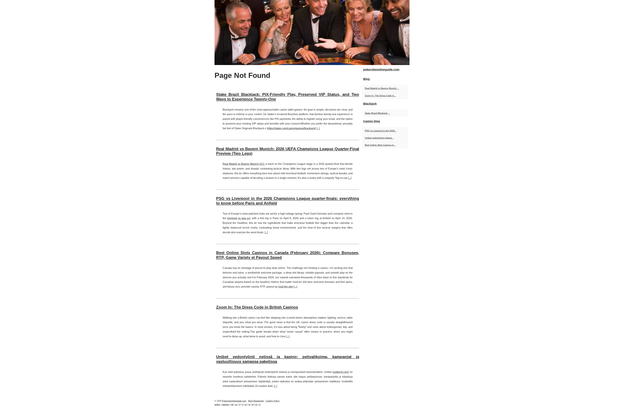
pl (253, 404)
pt (256, 404)
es (236, 404)
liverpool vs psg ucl (238, 218)
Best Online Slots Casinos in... (380, 145)
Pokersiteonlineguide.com (234, 401)
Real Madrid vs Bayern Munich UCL (244, 164)
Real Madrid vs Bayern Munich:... (382, 88)
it (242, 404)
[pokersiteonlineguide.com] (312, 32)
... (318, 128)
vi (259, 404)
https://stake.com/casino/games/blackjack (291, 128)
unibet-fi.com (340, 372)
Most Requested (256, 401)
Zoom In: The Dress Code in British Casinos (257, 307)
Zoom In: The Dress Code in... (380, 95)
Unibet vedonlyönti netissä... (379, 138)
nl (249, 404)
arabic (217, 404)
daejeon (225, 404)
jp (246, 404)
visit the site (285, 286)
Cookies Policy (273, 401)
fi (239, 404)
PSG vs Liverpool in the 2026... (381, 130)
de (232, 404)
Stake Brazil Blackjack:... (377, 113)
